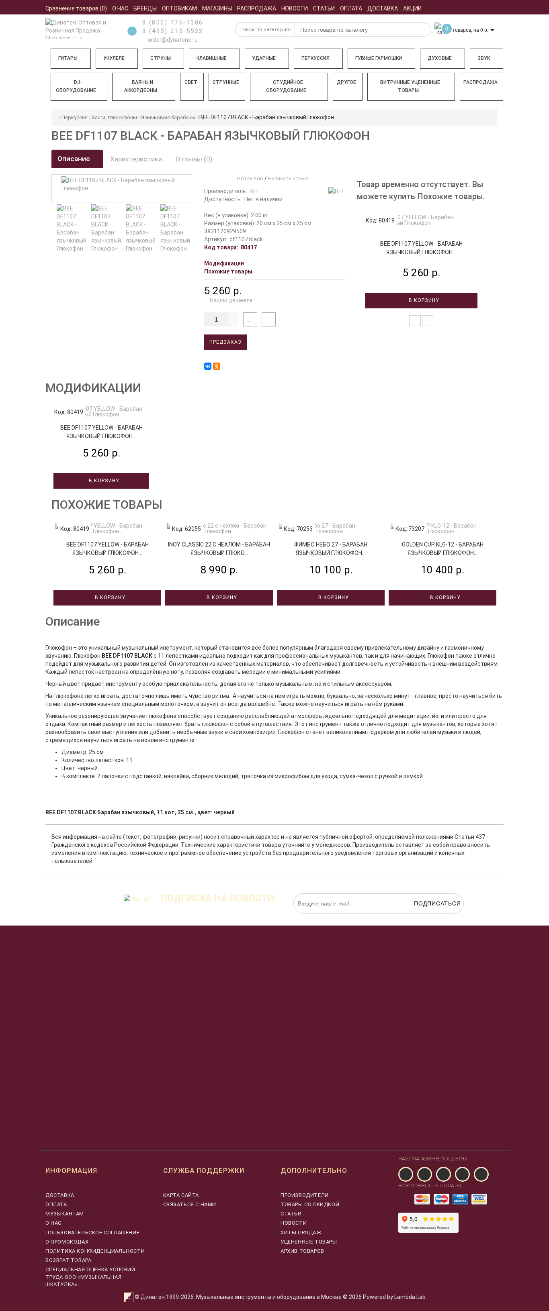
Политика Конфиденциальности (95, 1251)
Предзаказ (225, 342)
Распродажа (480, 82)
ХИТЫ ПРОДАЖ (301, 1232)
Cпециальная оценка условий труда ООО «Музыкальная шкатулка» (90, 1276)
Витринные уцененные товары (410, 86)
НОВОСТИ (294, 1223)
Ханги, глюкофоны (114, 117)
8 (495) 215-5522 (172, 31)
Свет (190, 82)
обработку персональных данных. (426, 917)
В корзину (423, 300)
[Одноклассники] (216, 366)
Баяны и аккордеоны (140, 86)
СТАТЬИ (291, 1214)
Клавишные (212, 58)
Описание (74, 159)
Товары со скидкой (310, 1204)
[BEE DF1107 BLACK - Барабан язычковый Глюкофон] (72, 228)
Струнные (226, 82)
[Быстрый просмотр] (428, 320)
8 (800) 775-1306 (172, 22)
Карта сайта (181, 1195)
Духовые (440, 58)
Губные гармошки (378, 58)
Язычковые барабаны (168, 117)
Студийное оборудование (286, 86)
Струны (160, 58)
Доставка (59, 1195)
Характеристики (136, 159)
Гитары (68, 58)
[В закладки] (250, 319)
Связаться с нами (190, 1204)
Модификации (224, 263)
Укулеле (114, 58)
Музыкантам (64, 1214)
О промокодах (66, 1242)
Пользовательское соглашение (92, 1232)
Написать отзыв (288, 178)
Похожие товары (228, 271)
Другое (346, 82)
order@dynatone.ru (172, 40)
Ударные (264, 58)
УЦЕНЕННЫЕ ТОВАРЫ (309, 1242)
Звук (483, 58)
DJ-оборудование (76, 86)
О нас (53, 1223)
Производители (305, 1195)
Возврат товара (68, 1260)
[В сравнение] (269, 319)
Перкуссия (315, 58)
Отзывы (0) (194, 159)
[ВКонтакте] (207, 366)
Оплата (56, 1204)
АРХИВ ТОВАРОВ (302, 1251)
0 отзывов (248, 178)
